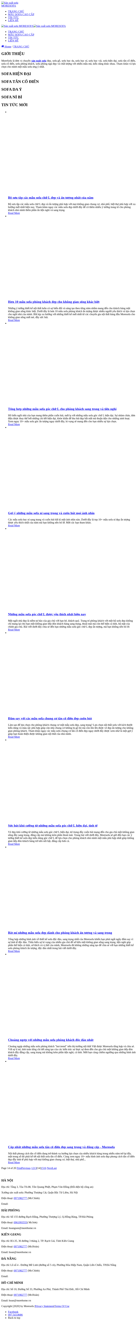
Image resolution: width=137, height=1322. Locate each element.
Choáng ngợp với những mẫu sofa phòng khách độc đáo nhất (50, 1040)
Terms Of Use (61, 1306)
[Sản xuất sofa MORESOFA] (14, 5)
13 (35, 1168)
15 (42, 1168)
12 (32, 1168)
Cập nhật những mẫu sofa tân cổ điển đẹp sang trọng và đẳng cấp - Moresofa (61, 1147)
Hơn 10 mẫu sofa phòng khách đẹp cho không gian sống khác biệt (53, 302)
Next (49, 1168)
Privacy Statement (44, 1306)
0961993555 (20, 1222)
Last (54, 1168)
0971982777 (21, 1198)
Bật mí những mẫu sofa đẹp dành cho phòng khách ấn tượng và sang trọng (60, 932)
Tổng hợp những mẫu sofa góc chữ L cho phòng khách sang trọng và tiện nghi (62, 409)
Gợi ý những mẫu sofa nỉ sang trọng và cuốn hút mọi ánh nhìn (51, 513)
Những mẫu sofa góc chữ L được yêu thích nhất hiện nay (47, 614)
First (19, 1168)
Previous (26, 1168)
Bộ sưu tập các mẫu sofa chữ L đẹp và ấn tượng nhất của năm (50, 197)
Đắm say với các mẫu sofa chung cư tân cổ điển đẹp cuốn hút (50, 718)
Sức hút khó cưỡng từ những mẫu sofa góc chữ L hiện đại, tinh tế (52, 825)
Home (7, 46)
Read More (14, 213)
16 (45, 1168)
